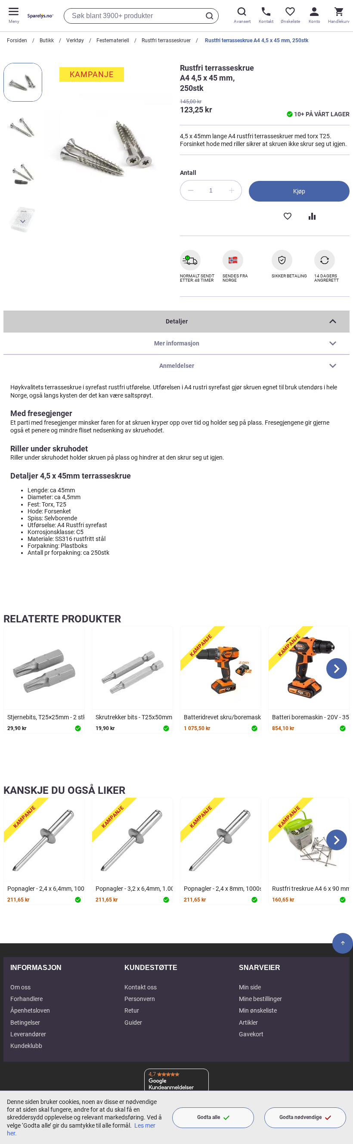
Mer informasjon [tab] (176, 343)
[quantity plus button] (231, 190)
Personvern (139, 998)
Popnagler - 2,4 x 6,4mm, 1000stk (51, 888)
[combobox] (141, 16)
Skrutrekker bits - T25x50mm (134, 717)
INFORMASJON (36, 967)
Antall (188, 172)
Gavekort (251, 1034)
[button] (22, 82)
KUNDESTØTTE (150, 967)
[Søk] (211, 16)
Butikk (47, 40)
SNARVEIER (259, 967)
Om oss (20, 987)
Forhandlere (26, 998)
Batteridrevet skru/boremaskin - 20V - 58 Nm (243, 717)
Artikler (248, 1022)
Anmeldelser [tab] (176, 365)
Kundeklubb (26, 1045)
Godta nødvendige (300, 1117)
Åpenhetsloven (30, 1010)
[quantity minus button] (190, 190)
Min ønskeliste (258, 1010)
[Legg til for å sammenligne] (311, 215)
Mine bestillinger (260, 998)
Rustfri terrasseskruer (166, 40)
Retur (131, 1010)
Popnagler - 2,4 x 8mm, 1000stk (226, 888)
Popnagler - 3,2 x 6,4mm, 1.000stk (141, 888)
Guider (133, 1022)
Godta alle (208, 1117)
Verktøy (75, 40)
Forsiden (17, 40)
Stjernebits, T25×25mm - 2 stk (46, 717)
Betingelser (25, 1022)
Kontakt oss (140, 987)
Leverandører (28, 1034)
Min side (250, 987)
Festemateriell (112, 40)
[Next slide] (336, 668)
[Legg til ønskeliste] (287, 215)
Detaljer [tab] (177, 321)
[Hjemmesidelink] (38, 15)
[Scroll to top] (342, 943)
